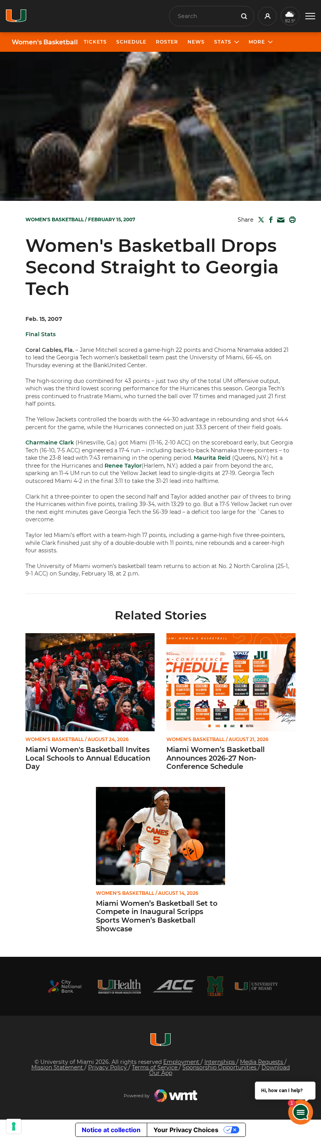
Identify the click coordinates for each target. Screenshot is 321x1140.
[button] (310, 16)
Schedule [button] (131, 42)
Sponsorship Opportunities (220, 1067)
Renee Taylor (123, 465)
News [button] (196, 42)
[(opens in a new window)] (64, 986)
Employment (182, 1061)
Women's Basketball (45, 42)
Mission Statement (58, 1067)
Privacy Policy (108, 1067)
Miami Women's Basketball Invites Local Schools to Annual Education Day (87, 758)
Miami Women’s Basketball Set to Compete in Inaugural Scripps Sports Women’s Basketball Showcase (157, 916)
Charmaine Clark (49, 442)
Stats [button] (222, 42)
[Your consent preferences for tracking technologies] (13, 1126)
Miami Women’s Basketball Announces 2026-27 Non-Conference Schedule (215, 758)
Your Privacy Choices (185, 1130)
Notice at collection (111, 1130)
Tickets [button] (95, 42)
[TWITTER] (259, 220)
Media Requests (262, 1061)
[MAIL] (279, 220)
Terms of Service (155, 1067)
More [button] (257, 42)
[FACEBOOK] (269, 220)
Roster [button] (167, 42)
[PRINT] (291, 220)
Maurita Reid (212, 457)
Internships (220, 1061)
